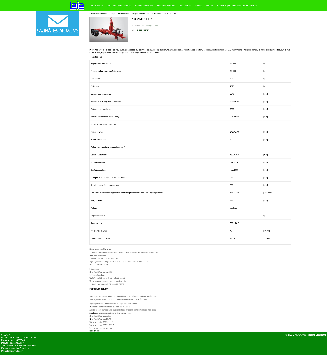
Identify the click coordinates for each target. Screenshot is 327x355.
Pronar (146, 30)
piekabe (139, 30)
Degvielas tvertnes (166, 6)
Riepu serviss (185, 6)
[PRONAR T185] (108, 41)
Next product (94, 331)
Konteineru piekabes (149, 26)
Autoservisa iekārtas (144, 6)
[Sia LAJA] (78, 5)
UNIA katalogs (96, 6)
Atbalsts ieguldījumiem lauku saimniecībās (237, 6)
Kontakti (209, 6)
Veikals (198, 6)
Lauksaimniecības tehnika (119, 6)
